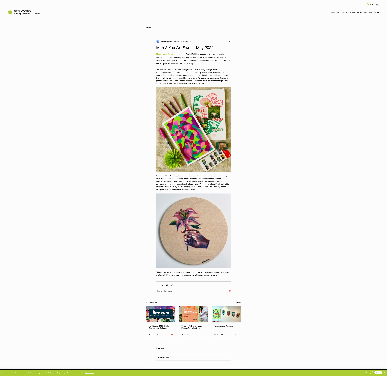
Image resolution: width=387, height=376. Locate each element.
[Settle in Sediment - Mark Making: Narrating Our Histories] (193, 314)
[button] (377, 4)
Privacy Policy (89, 373)
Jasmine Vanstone (22, 11)
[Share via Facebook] (157, 285)
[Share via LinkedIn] (167, 285)
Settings (368, 373)
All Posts (148, 27)
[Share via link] (172, 285)
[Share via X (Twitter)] (162, 285)
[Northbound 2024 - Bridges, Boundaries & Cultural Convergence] (160, 314)
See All (238, 302)
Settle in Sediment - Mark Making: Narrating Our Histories (191, 327)
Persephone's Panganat (223, 326)
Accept (378, 373)
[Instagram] (375, 12)
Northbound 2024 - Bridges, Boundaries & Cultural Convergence (160, 327)
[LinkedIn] (378, 12)
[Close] (384, 372)
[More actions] (229, 41)
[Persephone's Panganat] (226, 314)
